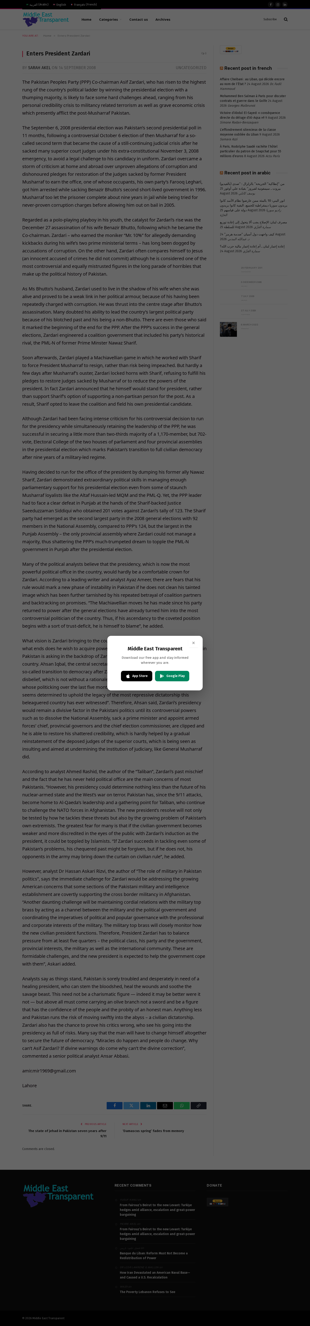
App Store (140, 676)
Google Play (175, 676)
